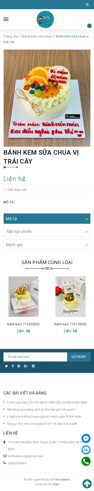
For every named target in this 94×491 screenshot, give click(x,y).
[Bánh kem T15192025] (70, 296)
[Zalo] (86, 449)
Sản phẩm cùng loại (47, 262)
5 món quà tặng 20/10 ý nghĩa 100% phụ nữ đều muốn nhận (47, 402)
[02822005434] (86, 461)
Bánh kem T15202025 (23, 324)
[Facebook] (86, 438)
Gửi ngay (79, 357)
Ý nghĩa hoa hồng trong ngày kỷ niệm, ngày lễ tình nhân (44, 416)
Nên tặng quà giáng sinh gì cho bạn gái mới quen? (41, 409)
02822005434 (17, 463)
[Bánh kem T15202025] (23, 296)
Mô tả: (8, 202)
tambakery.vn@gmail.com (25, 456)
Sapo (55, 484)
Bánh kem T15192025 (70, 324)
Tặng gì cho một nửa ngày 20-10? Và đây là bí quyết (42, 423)
